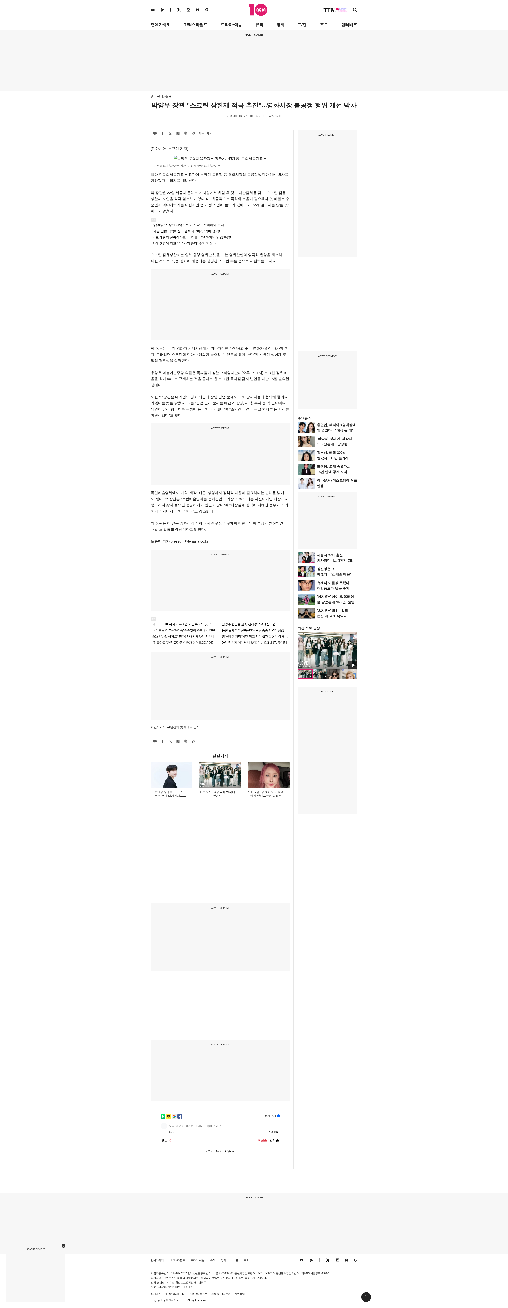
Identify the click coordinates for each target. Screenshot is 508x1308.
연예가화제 (161, 24)
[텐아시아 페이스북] (170, 9)
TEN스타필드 (196, 24)
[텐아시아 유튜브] (153, 9)
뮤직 (259, 24)
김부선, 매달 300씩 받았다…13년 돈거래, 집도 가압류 (333, 458)
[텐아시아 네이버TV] (162, 9)
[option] (327, 650)
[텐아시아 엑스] (179, 9)
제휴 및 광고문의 (221, 1293)
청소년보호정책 (198, 1293)
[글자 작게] (209, 134)
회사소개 (156, 1293)
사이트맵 (240, 1293)
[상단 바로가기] (366, 1297)
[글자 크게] (201, 134)
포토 (324, 24)
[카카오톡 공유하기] (155, 134)
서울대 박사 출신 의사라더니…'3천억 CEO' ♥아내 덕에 (336, 560)
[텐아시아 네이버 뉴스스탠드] (197, 9)
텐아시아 (171, 1300)
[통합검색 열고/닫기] (355, 10)
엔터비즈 (349, 24)
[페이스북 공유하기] (162, 134)
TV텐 (302, 24)
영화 (281, 24)
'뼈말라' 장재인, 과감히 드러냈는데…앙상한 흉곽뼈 (334, 444)
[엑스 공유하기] (170, 134)
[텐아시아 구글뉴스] (206, 9)
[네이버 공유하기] (178, 134)
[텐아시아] (258, 10)
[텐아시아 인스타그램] (188, 9)
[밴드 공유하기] (186, 134)
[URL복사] (193, 134)
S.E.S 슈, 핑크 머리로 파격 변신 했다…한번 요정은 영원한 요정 (266, 795)
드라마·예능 (231, 24)
